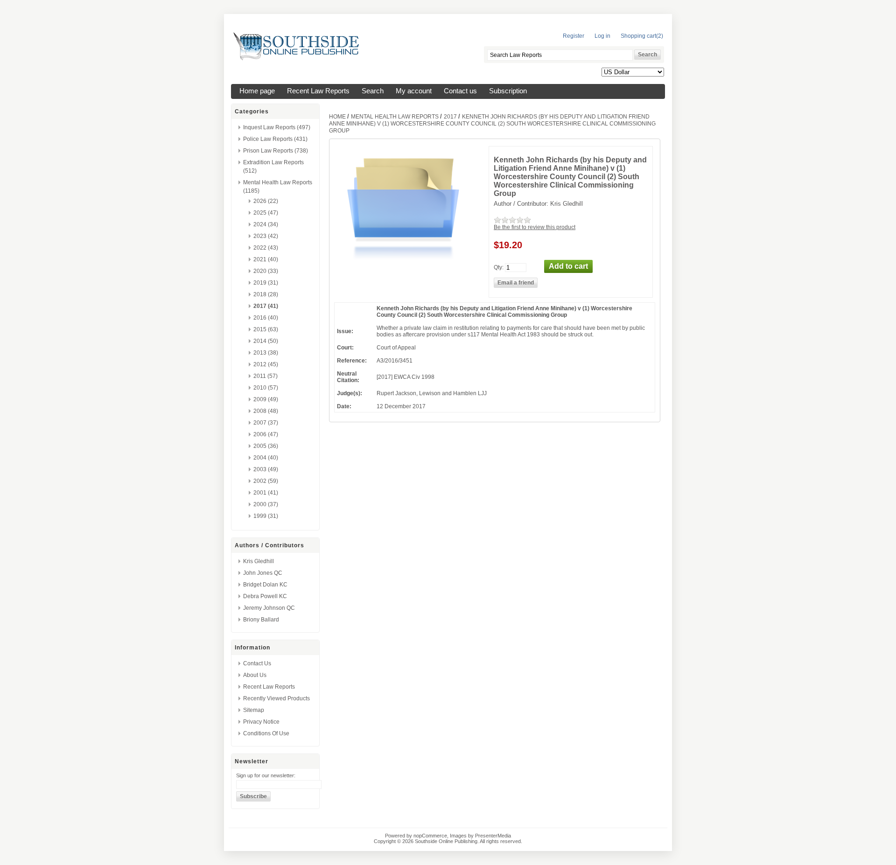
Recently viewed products (276, 698)
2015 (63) (265, 329)
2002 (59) (265, 481)
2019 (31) (265, 282)
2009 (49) (265, 399)
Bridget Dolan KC (265, 584)
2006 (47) (265, 434)
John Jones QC (262, 573)
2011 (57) (265, 376)
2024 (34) (265, 224)
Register (573, 36)
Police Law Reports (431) (275, 139)
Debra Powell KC (265, 596)
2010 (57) (265, 387)
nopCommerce (430, 835)
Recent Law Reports (318, 91)
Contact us (460, 91)
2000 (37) (265, 504)
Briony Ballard (261, 619)
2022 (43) (265, 247)
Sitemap (253, 710)
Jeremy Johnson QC (269, 608)
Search (373, 91)
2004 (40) (265, 457)
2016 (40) (265, 317)
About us (254, 675)
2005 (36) (265, 446)
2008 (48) (265, 411)
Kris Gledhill (258, 561)
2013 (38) (265, 352)
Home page (257, 91)
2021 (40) (265, 259)
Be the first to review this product (534, 227)
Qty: (499, 267)
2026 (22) (265, 201)
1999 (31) (265, 516)
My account (414, 91)
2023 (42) (265, 236)
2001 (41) (265, 492)
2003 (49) (265, 469)
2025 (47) (265, 212)
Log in (602, 36)
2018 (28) (265, 294)
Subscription (508, 91)
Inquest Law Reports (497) (276, 127)
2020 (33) (265, 271)
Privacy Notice (261, 722)
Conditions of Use (266, 733)
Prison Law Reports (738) (275, 150)
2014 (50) (265, 341)
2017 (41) (265, 306)
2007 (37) (265, 422)
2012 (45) (265, 364)
